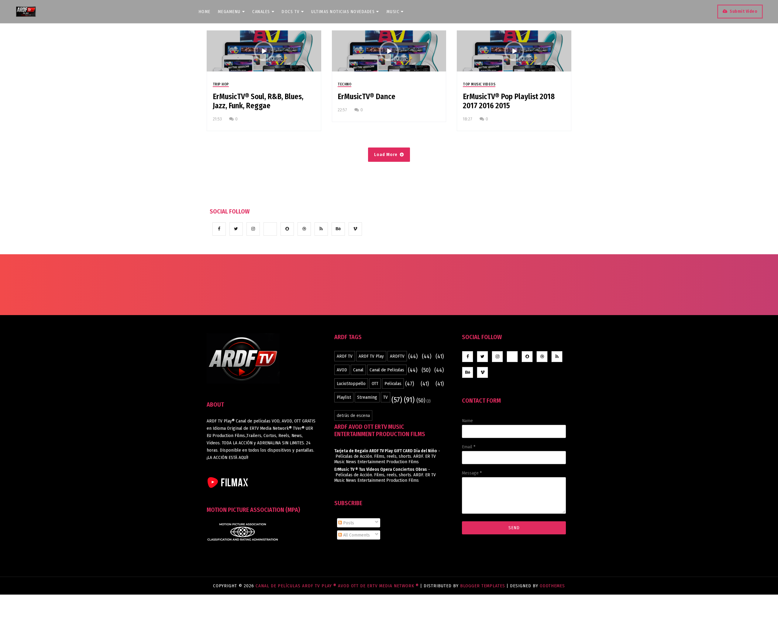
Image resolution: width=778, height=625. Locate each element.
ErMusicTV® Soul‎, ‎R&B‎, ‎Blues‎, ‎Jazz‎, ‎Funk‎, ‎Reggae (258, 101)
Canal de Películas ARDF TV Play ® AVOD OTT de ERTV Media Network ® (338, 586)
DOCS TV (291, 11)
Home (205, 11)
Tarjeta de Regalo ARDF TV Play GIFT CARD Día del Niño (385, 450)
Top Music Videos (479, 84)
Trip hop (221, 84)
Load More (386, 154)
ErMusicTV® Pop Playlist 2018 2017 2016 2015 (509, 101)
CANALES (261, 11)
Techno (344, 84)
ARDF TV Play (371, 356)
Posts (348, 523)
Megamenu (229, 11)
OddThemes (552, 586)
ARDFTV (397, 356)
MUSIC (393, 11)
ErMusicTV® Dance (366, 96)
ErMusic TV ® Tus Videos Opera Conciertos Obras (380, 469)
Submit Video (743, 11)
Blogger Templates (482, 586)
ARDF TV (345, 356)
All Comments (356, 535)
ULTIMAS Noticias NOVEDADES (343, 11)
